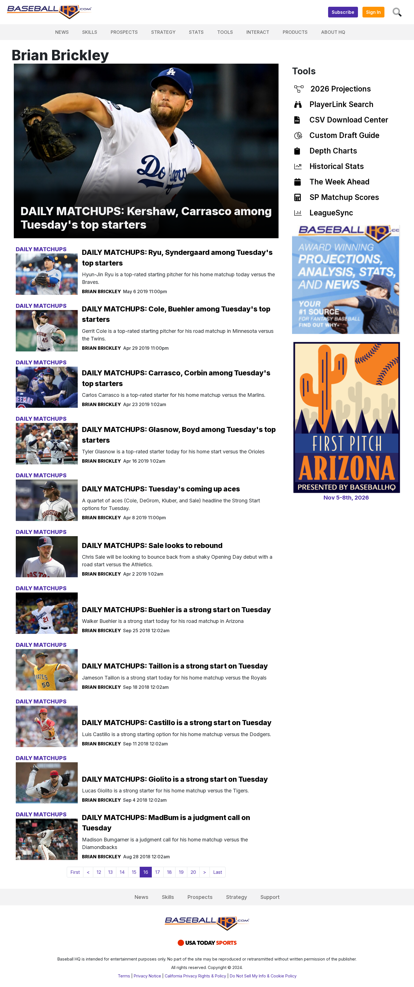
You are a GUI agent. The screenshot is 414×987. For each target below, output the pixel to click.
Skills (89, 32)
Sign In (373, 12)
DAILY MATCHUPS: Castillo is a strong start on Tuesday (176, 722)
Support (270, 897)
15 (134, 872)
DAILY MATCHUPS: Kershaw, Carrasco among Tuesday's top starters (146, 217)
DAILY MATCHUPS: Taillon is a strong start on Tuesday (175, 666)
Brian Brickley (101, 291)
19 (181, 872)
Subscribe (343, 12)
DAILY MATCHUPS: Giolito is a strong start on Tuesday (175, 779)
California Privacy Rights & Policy (195, 975)
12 (99, 872)
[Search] (397, 12)
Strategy (163, 32)
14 (122, 872)
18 (169, 872)
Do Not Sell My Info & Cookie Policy (263, 975)
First (75, 872)
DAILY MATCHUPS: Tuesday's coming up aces (161, 489)
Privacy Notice (147, 975)
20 (193, 872)
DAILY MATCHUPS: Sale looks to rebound (152, 545)
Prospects (124, 32)
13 (110, 872)
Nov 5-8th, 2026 (346, 497)
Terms (124, 975)
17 (157, 872)
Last (217, 872)
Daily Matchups (41, 249)
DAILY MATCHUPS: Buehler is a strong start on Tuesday (176, 609)
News (62, 32)
